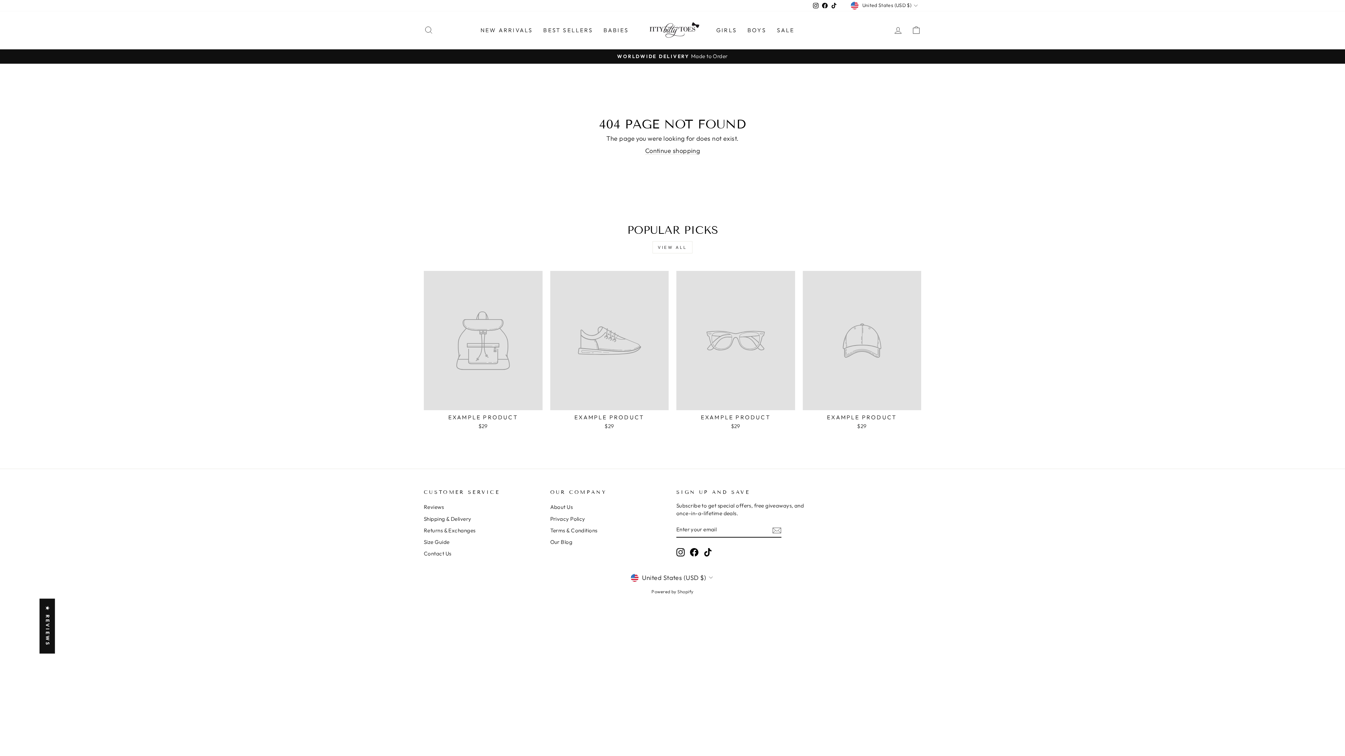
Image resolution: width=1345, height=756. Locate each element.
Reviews (434, 507)
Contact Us (437, 553)
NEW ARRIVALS (507, 30)
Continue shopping (672, 151)
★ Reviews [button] (47, 626)
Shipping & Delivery (447, 519)
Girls (726, 30)
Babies (616, 30)
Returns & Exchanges (450, 530)
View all (672, 247)
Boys (756, 30)
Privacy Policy (567, 519)
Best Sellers (568, 30)
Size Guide (437, 542)
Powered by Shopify (672, 591)
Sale (786, 30)
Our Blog (561, 542)
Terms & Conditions (574, 530)
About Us (561, 507)
